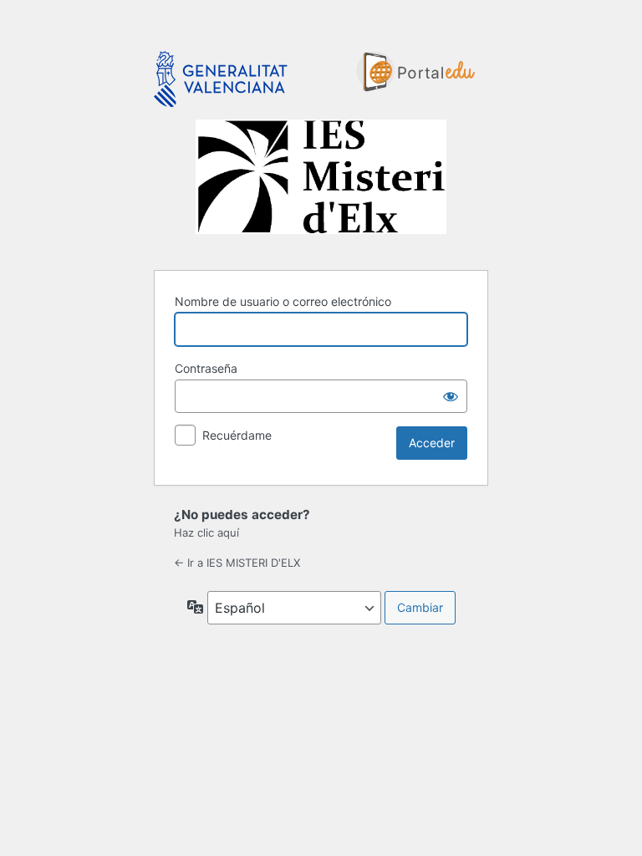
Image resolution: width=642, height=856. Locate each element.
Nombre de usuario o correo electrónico (283, 301)
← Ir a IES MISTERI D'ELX (237, 562)
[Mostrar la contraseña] (450, 396)
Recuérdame (237, 435)
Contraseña (206, 368)
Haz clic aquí (206, 532)
